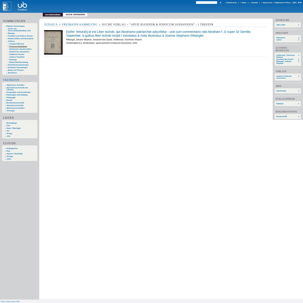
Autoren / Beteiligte (14, 154)
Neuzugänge (11, 123)
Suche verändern (75, 14)
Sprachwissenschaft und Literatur (17, 89)
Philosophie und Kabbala (17, 95)
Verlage (9, 156)
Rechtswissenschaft (15, 103)
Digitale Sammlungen (15, 26)
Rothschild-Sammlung (18, 62)
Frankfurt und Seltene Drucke (20, 36)
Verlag (9, 133)
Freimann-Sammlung (18, 46)
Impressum (267, 3)
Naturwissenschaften (15, 108)
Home (244, 3)
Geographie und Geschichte (18, 92)
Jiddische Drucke (16, 54)
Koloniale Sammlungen (18, 67)
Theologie (10, 111)
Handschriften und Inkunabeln (20, 38)
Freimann (11, 79)
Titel (8, 125)
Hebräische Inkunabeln (19, 52)
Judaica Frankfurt (16, 57)
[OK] (221, 2)
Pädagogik (11, 97)
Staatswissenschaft (14, 105)
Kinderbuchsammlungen (18, 65)
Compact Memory (16, 44)
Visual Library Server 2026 (10, 301)
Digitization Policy (282, 3)
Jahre (8, 159)
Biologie (11, 33)
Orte (8, 151)
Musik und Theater (16, 70)
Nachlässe (12, 73)
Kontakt (254, 3)
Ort (7, 131)
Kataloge (13, 60)
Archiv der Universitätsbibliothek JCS (19, 30)
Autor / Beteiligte (13, 128)
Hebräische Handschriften (20, 49)
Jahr (8, 136)
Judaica (11, 41)
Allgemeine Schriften (15, 85)
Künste (9, 100)
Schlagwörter (12, 148)
